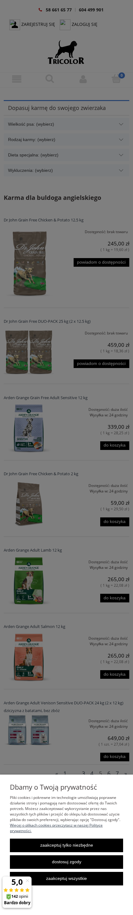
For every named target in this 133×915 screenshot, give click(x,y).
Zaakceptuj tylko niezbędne (66, 845)
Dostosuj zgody (66, 862)
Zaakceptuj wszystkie (66, 878)
